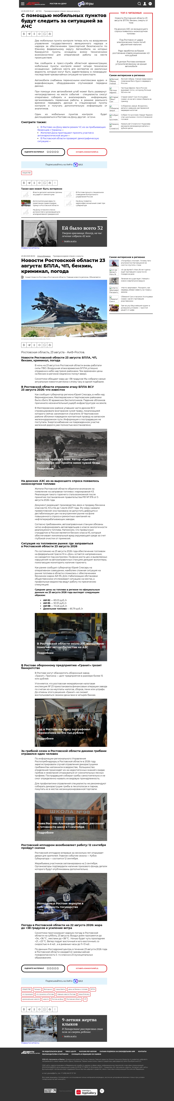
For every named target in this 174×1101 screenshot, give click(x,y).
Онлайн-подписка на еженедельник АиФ (117, 1051)
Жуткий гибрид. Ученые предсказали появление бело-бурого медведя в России (137, 81)
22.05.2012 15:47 (27, 11)
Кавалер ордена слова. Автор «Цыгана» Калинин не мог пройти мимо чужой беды (68, 461)
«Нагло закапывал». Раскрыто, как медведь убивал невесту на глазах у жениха (136, 290)
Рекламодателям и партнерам (55, 1054)
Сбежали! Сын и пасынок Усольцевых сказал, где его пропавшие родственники (137, 299)
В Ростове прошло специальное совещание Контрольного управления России (90, 194)
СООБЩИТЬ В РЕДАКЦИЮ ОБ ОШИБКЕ (86, 1054)
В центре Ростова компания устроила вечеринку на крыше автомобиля (131, 64)
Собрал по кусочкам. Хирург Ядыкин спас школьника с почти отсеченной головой (137, 117)
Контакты (142, 1051)
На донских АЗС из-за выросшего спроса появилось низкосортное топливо (131, 31)
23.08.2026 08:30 (28, 256)
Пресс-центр (71, 1051)
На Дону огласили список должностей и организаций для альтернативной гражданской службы (40, 213)
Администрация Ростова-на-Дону (35, 339)
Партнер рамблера (65, 1091)
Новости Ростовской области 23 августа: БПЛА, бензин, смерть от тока (131, 20)
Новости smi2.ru (30, 248)
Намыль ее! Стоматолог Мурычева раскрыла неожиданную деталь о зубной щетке (135, 126)
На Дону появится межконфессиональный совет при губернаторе (90, 203)
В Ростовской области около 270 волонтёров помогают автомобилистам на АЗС (70, 645)
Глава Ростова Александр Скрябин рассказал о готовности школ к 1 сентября (71, 825)
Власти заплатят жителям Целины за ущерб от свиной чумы (47, 193)
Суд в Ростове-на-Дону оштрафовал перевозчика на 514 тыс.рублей (63, 731)
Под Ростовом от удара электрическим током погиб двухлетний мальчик (131, 42)
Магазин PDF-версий (88, 1051)
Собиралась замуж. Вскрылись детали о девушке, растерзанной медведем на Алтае (135, 108)
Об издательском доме (52, 1051)
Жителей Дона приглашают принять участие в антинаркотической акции (66, 134)
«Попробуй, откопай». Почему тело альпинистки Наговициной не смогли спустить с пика (136, 263)
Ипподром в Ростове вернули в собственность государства (60, 905)
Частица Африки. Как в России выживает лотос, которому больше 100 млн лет (136, 90)
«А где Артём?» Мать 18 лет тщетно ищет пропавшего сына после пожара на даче (135, 272)
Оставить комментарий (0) (87, 152)
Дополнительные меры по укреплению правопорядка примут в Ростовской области (46, 203)
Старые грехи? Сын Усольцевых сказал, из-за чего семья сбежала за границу (136, 99)
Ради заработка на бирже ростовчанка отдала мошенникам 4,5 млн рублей (131, 53)
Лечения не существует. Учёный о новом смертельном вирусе (135, 280)
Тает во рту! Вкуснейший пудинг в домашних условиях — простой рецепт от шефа (135, 308)
